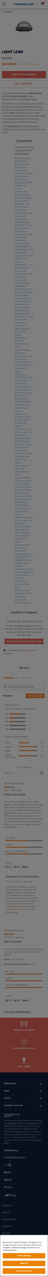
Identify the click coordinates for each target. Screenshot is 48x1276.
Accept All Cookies (24, 1271)
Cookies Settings (24, 1256)
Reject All (24, 1263)
